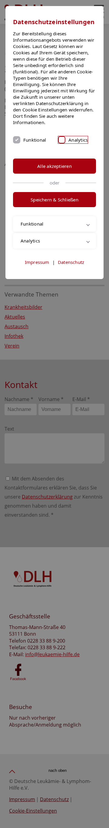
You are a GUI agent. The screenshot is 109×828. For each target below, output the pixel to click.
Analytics (78, 140)
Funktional (34, 140)
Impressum (37, 262)
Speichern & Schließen (54, 200)
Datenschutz (71, 262)
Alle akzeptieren (54, 166)
